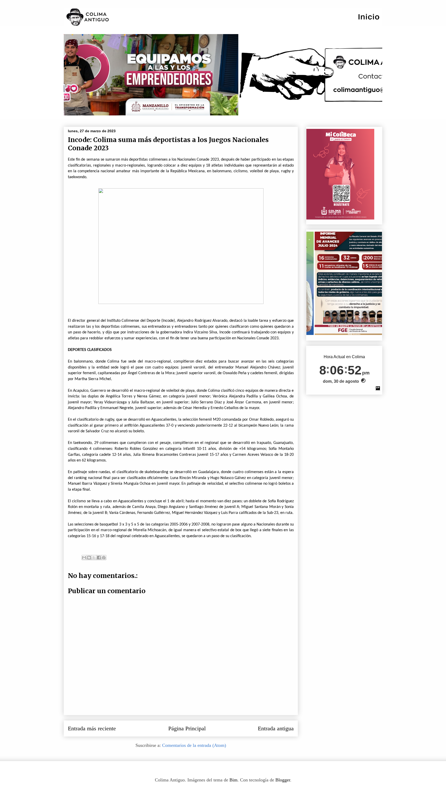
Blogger (282, 779)
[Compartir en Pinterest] (103, 557)
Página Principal (187, 728)
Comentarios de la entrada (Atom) (194, 745)
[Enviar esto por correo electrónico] (84, 557)
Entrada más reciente (92, 728)
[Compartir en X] (94, 557)
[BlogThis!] (89, 557)
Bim (233, 779)
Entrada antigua (276, 728)
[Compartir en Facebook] (98, 557)
